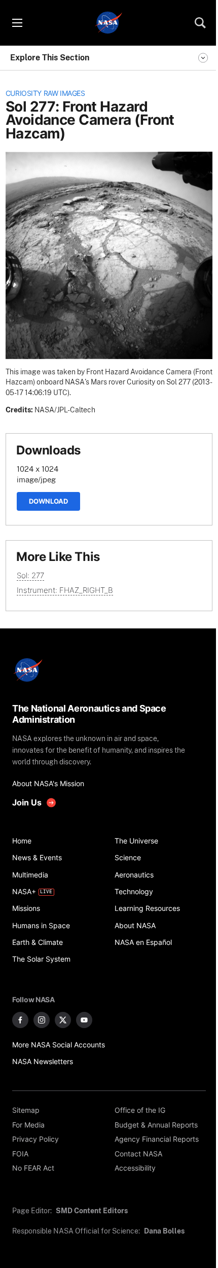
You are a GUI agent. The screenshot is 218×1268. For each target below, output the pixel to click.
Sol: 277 (30, 575)
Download (48, 501)
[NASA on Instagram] (41, 1020)
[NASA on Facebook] (20, 1020)
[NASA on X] (63, 1020)
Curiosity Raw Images (45, 93)
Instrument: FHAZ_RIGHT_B (65, 590)
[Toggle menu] (16, 22)
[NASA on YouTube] (84, 1020)
